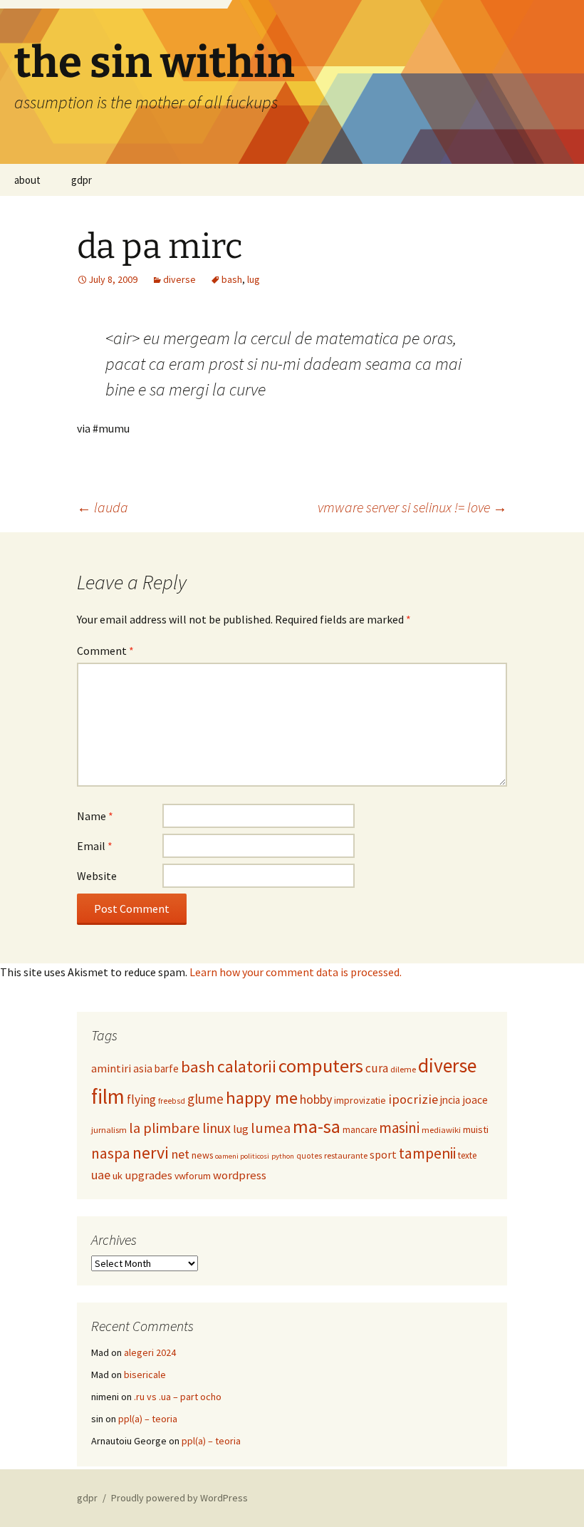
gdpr (81, 180)
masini (399, 1127)
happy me (262, 1098)
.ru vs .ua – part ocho (177, 1396)
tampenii (427, 1153)
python (282, 1156)
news (202, 1155)
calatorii (246, 1066)
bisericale (145, 1374)
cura (376, 1068)
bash (231, 279)
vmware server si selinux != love (412, 507)
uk (117, 1175)
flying (141, 1099)
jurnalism (109, 1129)
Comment (105, 650)
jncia (450, 1100)
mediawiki (441, 1129)
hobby (316, 1099)
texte (467, 1155)
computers (320, 1065)
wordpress (239, 1175)
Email (95, 846)
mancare (360, 1130)
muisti (476, 1129)
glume (205, 1098)
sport (383, 1154)
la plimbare (164, 1128)
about (27, 180)
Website (97, 876)
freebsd (171, 1101)
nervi (150, 1153)
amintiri (111, 1068)
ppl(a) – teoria (147, 1418)
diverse (179, 279)
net (180, 1154)
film (108, 1096)
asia (142, 1068)
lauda (102, 507)
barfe (167, 1068)
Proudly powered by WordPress (179, 1497)
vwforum (192, 1175)
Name (95, 816)
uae (100, 1175)
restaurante (345, 1155)
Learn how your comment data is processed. (295, 972)
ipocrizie (413, 1099)
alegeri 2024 (150, 1352)
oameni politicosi (242, 1156)
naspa (110, 1153)
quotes (309, 1156)
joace (475, 1100)
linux (216, 1128)
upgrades (148, 1175)
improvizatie (360, 1100)
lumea (271, 1128)
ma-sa (316, 1126)
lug (253, 279)
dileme (403, 1069)
